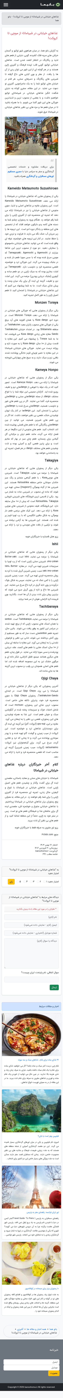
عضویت (54, 1373)
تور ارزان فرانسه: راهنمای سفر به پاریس (43, 1212)
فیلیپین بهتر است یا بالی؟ (48, 1136)
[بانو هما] (50, 4)
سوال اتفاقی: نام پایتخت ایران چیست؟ (40, 972)
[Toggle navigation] (6, 5)
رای (11, 881)
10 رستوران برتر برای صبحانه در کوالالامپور (42, 1288)
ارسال (54, 987)
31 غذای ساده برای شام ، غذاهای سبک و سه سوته (38, 1059)
